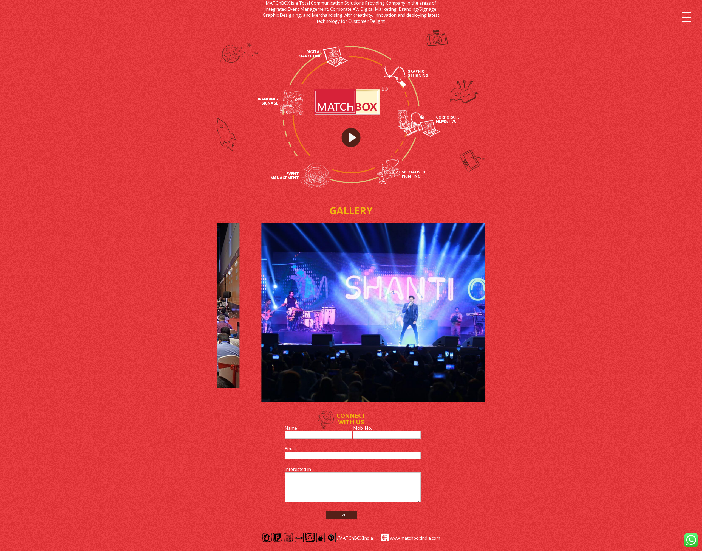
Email (290, 449)
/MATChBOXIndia (355, 538)
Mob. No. (362, 428)
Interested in (298, 469)
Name (291, 428)
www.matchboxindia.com (415, 538)
